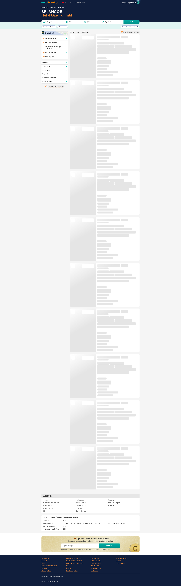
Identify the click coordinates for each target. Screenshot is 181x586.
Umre (43, 563)
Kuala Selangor (81, 505)
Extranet (118, 560)
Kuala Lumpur (81, 503)
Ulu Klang (111, 505)
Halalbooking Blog (71, 571)
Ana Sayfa (44, 7)
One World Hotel (69, 523)
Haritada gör (49, 33)
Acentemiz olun (96, 565)
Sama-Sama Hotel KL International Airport (91, 523)
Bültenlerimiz (95, 558)
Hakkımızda (45, 558)
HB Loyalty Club (80, 2)
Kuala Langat (80, 500)
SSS (67, 565)
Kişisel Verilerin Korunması (74, 560)
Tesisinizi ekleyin (96, 568)
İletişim (68, 568)
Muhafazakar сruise (122, 558)
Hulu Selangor (48, 508)
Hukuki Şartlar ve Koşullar (74, 558)
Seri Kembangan (114, 503)
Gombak (46, 500)
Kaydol (133, 2)
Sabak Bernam (81, 511)
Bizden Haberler (96, 560)
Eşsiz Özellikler (120, 563)
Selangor (47, 495)
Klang (45, 511)
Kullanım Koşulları (80, 549)
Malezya (53, 7)
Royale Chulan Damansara (116, 523)
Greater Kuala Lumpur (51, 503)
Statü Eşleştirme (46, 571)
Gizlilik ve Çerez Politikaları (94, 549)
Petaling (79, 508)
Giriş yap (124, 2)
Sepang (111, 500)
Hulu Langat (47, 505)
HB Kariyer (94, 571)
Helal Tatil (44, 560)
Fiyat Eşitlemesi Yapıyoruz (49, 565)
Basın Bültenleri (95, 563)
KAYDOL (109, 546)
